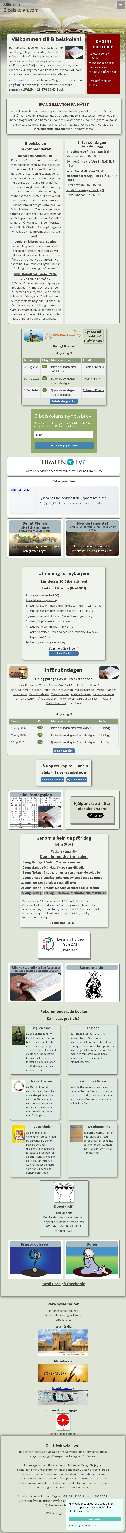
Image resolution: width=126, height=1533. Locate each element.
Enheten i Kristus (93, 390)
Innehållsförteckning (34, 917)
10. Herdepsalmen (45, 642)
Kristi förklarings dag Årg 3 (85, 190)
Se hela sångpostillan (64, 401)
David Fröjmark (56, 703)
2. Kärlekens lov (41, 600)
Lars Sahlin (20, 694)
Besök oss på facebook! (63, 1283)
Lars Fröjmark (28, 685)
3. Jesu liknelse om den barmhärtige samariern (64, 605)
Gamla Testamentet (52, 779)
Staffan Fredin (41, 690)
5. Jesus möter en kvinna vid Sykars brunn (59, 616)
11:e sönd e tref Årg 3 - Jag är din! (89, 152)
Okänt (107, 698)
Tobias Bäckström (51, 685)
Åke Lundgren (47, 698)
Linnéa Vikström (25, 698)
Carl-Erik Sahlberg (76, 685)
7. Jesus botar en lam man (50, 626)
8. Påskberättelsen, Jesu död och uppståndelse (62, 632)
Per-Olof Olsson (62, 690)
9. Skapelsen (40, 637)
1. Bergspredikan (42, 595)
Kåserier (92, 1028)
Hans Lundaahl (39, 694)
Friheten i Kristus (93, 367)
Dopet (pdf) (64, 1206)
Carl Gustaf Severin (89, 698)
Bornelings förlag (79, 913)
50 (41, 901)
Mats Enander (60, 694)
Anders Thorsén (81, 694)
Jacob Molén (67, 698)
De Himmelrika (99, 1127)
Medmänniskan (92, 378)
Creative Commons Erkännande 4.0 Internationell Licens (69, 1474)
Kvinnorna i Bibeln (92, 1081)
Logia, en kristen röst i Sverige (35, 242)
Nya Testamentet (76, 779)
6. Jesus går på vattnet (48, 621)
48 (62, 901)
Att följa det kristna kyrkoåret (51, 909)
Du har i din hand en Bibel (35, 156)
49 (58, 901)
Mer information (78, 1511)
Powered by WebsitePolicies (82, 1525)
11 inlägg (104, 742)
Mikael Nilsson (84, 690)
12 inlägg (104, 728)
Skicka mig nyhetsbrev (64, 445)
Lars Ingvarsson (103, 694)
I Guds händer (42, 1127)
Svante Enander (106, 690)
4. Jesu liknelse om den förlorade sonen (59, 611)
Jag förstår (95, 1519)
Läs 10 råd (64, 653)
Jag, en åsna (42, 1028)
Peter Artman (98, 685)
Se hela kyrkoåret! (63, 750)
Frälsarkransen (42, 1081)
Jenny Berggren (20, 690)
